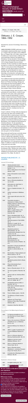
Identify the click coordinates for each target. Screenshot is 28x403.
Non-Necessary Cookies (8, 385)
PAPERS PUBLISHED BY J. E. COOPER (10, 158)
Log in (3, 21)
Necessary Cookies (7, 377)
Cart (3, 18)
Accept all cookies (21, 400)
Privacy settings (14, 366)
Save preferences (6, 395)
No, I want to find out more (7, 374)
